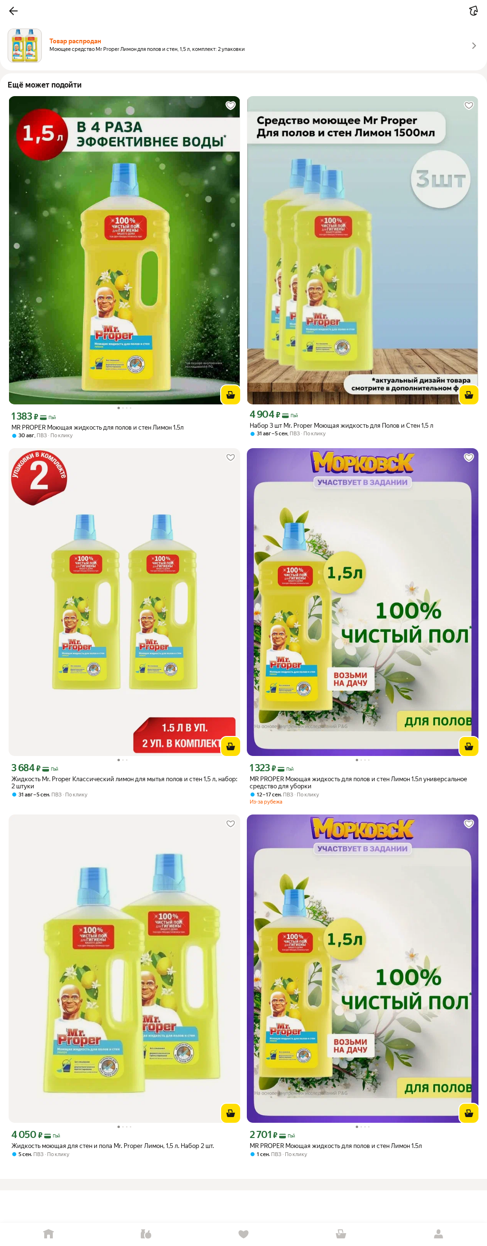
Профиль (438, 1234)
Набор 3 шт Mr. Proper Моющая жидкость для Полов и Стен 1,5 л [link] (341, 425)
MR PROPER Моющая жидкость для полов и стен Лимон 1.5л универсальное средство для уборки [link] (358, 782)
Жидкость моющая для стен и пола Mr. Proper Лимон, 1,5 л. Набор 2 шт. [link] (112, 1145)
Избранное (243, 1234)
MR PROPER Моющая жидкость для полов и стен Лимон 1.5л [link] (97, 427)
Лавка (146, 1234)
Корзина (341, 1234)
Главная (48, 1234)
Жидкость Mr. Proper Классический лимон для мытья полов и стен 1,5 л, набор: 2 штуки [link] (124, 782)
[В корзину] (230, 394)
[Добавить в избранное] (230, 105)
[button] (13, 11)
